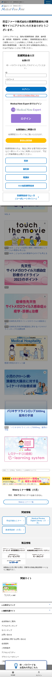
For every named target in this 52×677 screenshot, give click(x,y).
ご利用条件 (6, 648)
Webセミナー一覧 (26, 502)
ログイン (39, 675)
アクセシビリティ (8, 652)
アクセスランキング (9, 626)
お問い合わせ (7, 635)
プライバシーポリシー (10, 657)
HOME (13, 675)
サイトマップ (7, 630)
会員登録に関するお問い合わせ (14, 639)
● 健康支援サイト (8, 611)
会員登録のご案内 (8, 621)
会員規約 (5, 644)
